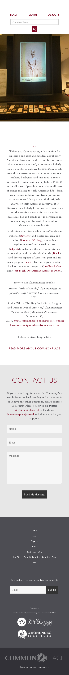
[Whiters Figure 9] (34, 75)
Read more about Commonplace (34, 348)
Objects (53, 14)
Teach (13, 14)
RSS (34, 562)
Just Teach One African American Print (36, 270)
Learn (33, 14)
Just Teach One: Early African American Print (34, 557)
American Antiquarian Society (26, 613)
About (35, 546)
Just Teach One (52, 266)
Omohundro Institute (48, 613)
